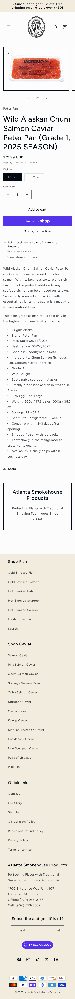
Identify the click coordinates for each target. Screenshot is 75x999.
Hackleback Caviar (21, 739)
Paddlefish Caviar (20, 757)
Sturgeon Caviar (19, 702)
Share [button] (12, 469)
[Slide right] (46, 98)
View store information (24, 257)
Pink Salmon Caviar (21, 664)
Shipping (7, 162)
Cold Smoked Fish (21, 572)
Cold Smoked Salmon (23, 582)
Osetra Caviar (17, 711)
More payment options (37, 231)
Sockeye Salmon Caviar (25, 683)
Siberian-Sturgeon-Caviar (26, 730)
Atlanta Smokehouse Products (42, 992)
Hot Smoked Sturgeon (24, 600)
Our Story (15, 803)
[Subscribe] (58, 930)
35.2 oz (36, 178)
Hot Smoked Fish (20, 591)
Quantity (9, 186)
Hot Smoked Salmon (23, 610)
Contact (14, 793)
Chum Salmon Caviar (23, 674)
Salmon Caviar (18, 655)
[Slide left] (28, 98)
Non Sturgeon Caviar (23, 748)
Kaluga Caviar (17, 720)
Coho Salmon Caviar (22, 692)
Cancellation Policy (21, 821)
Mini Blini (14, 767)
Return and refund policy (26, 831)
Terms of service (20, 849)
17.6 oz (13, 177)
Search (13, 628)
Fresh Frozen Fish (20, 619)
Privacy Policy (18, 840)
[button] (8, 27)
